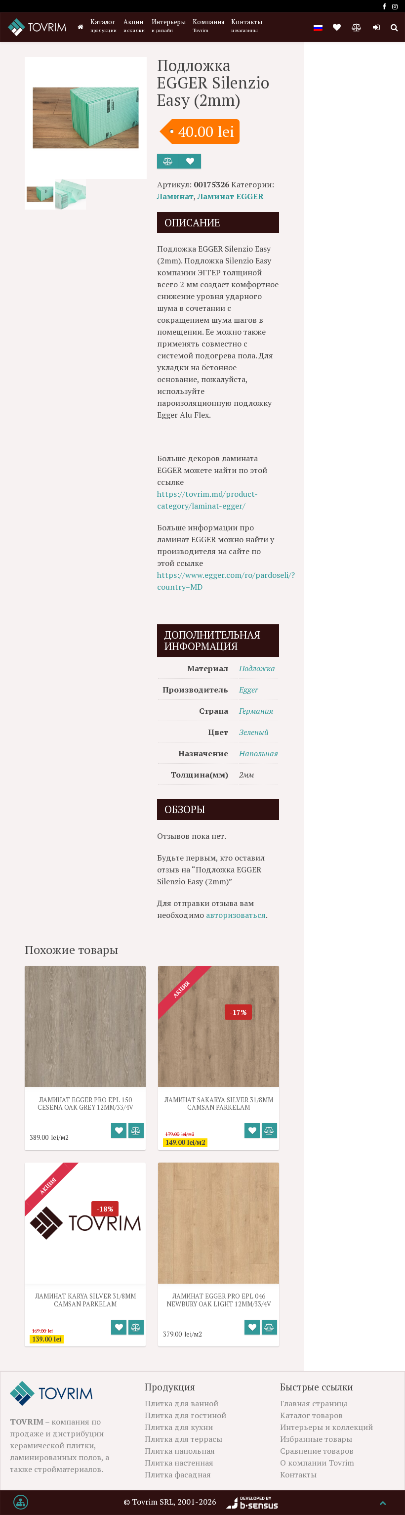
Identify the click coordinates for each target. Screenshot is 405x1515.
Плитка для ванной (181, 1403)
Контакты (246, 26)
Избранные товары (316, 1438)
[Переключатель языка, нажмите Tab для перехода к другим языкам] (318, 27)
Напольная (258, 753)
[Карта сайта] (20, 1503)
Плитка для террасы (183, 1438)
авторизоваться (236, 914)
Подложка (257, 668)
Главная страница (314, 1403)
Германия (256, 710)
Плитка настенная (179, 1462)
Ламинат (175, 196)
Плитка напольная (180, 1450)
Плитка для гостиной (185, 1415)
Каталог (103, 26)
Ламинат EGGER (231, 196)
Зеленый (254, 732)
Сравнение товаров (317, 1450)
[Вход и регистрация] (376, 27)
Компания (208, 26)
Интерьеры (169, 26)
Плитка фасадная (178, 1474)
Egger (248, 689)
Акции (134, 26)
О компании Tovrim (317, 1462)
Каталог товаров (311, 1415)
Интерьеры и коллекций (326, 1427)
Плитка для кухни (179, 1427)
